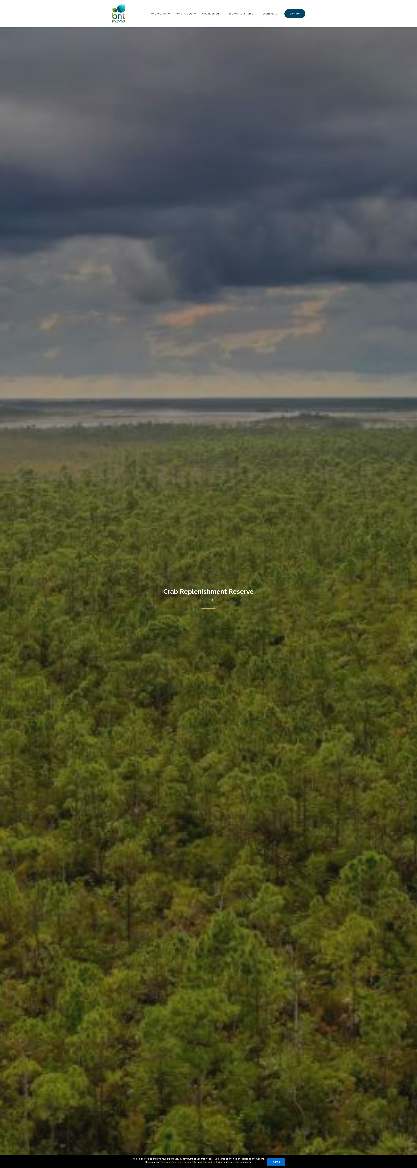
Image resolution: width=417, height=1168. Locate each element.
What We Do (184, 13)
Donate (295, 13)
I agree (276, 1161)
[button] (168, 14)
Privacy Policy (191, 1162)
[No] (413, 1161)
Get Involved (210, 13)
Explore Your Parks (241, 13)
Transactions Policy (212, 1162)
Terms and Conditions (171, 1162)
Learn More (270, 13)
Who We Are (158, 13)
